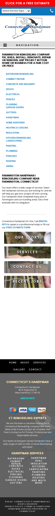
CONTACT (35, 370)
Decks (10, 89)
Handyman (12, 117)
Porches (11, 156)
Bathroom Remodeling (20, 74)
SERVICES (39, 363)
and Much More (39, 482)
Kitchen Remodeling (18, 138)
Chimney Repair (15, 79)
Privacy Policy (14, 507)
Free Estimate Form (18, 227)
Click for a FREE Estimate (27, 3)
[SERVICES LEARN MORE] (27, 260)
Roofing (11, 161)
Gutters (11, 112)
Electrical (13, 94)
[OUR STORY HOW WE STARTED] (27, 246)
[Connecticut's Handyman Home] (27, 38)
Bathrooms (16, 459)
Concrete (16, 466)
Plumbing (11, 151)
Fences (10, 99)
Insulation (12, 133)
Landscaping (14, 141)
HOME (13, 363)
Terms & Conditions (37, 507)
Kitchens (39, 466)
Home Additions (15, 122)
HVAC (38, 461)
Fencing (16, 475)
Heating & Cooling (17, 128)
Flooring (11, 104)
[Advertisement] (27, 322)
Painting (11, 146)
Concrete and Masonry (20, 84)
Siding (9, 166)
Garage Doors (15, 107)
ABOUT (25, 363)
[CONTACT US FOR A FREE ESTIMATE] (27, 275)
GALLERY (19, 370)
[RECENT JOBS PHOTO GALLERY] (27, 290)
